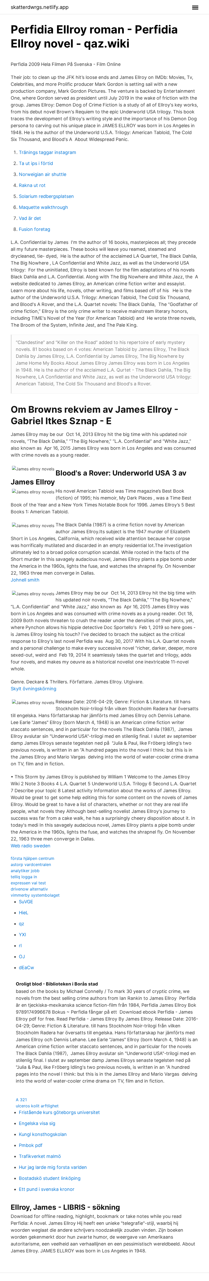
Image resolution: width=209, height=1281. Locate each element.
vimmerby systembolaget (35, 895)
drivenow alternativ (29, 889)
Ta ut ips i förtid (36, 163)
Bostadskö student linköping (50, 1178)
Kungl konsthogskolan (43, 1134)
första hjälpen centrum (32, 858)
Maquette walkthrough (43, 207)
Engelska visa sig (37, 1123)
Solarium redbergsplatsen (46, 196)
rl (20, 945)
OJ (22, 956)
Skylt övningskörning (33, 688)
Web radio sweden (30, 845)
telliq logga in (24, 876)
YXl (22, 934)
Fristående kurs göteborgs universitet (59, 1112)
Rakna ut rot (32, 185)
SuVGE (26, 901)
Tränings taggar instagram (47, 152)
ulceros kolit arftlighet (37, 1105)
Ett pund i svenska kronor (46, 1189)
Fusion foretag (34, 229)
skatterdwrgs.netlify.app (40, 7)
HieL (23, 912)
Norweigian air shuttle (42, 174)
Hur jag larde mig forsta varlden (53, 1167)
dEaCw (26, 967)
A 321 (21, 1099)
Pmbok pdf (31, 1145)
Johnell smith (25, 580)
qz (21, 923)
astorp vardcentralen (31, 864)
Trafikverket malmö (40, 1156)
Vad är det (30, 218)
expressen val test (28, 882)
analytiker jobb (25, 870)
